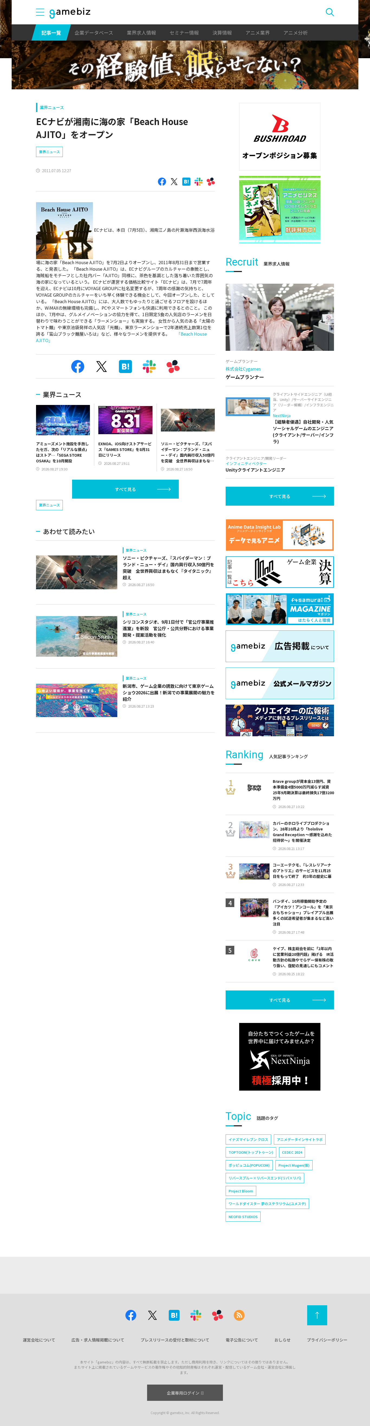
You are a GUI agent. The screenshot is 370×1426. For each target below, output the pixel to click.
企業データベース (93, 32)
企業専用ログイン (183, 1393)
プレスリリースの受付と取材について (175, 1340)
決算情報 (222, 32)
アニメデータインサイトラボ (300, 1139)
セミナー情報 (184, 32)
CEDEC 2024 (292, 1152)
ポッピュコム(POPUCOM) (249, 1165)
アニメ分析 (295, 32)
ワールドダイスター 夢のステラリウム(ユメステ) (267, 1203)
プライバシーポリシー (327, 1340)
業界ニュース (52, 107)
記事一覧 (51, 32)
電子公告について (242, 1340)
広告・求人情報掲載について (98, 1340)
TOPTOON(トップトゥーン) (251, 1152)
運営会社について (39, 1340)
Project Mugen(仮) (294, 1165)
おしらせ (282, 1340)
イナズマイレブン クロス (248, 1139)
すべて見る (125, 489)
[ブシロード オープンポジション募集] (279, 137)
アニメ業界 (257, 32)
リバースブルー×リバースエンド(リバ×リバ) (265, 1177)
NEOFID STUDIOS (243, 1216)
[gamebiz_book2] (279, 210)
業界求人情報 (141, 32)
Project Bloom (241, 1190)
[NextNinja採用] (279, 1057)
